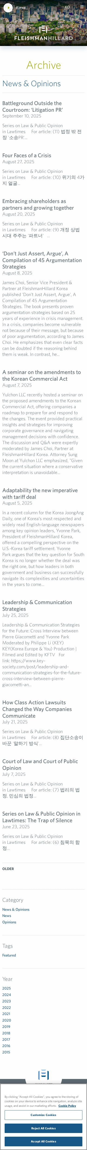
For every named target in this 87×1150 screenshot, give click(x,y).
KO (67, 7)
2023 (6, 1001)
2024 (6, 995)
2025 (6, 988)
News (6, 915)
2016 (6, 1046)
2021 (6, 1014)
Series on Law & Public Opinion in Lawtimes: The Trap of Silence (41, 816)
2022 (6, 1007)
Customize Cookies (43, 1115)
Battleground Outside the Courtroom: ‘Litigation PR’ (32, 106)
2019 (6, 1026)
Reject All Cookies (43, 1128)
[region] (43, 1117)
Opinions (9, 922)
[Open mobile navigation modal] (82, 7)
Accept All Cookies (43, 1141)
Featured (9, 955)
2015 (6, 1052)
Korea (21, 7)
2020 (6, 1020)
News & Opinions (15, 909)
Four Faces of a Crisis (26, 155)
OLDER (8, 869)
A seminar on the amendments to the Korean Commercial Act (41, 375)
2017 (6, 1039)
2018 (6, 1033)
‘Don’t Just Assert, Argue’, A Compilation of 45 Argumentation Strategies (42, 260)
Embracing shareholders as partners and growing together (38, 204)
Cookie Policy (67, 1105)
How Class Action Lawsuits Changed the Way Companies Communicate (37, 709)
